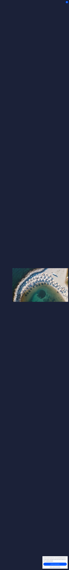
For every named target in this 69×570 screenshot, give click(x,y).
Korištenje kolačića (49, 560)
